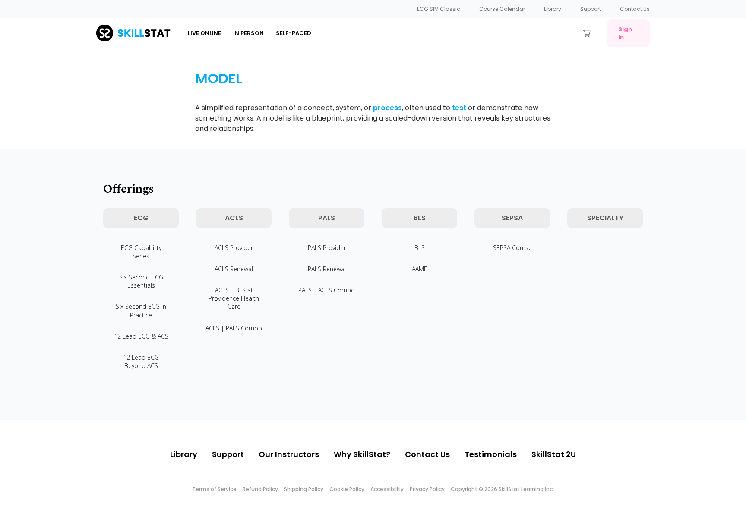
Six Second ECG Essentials (141, 281)
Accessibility (387, 489)
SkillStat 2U (553, 454)
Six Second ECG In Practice (141, 310)
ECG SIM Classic (438, 9)
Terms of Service (214, 489)
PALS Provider (327, 248)
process (387, 108)
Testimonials (491, 454)
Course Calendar (502, 9)
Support (590, 9)
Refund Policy (260, 489)
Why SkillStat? (362, 454)
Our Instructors (289, 454)
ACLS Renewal (234, 269)
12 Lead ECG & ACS (141, 336)
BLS (419, 248)
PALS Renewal (327, 269)
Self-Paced (293, 33)
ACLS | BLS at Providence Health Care (234, 298)
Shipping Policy (303, 489)
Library (552, 9)
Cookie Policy (346, 489)
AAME (419, 269)
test (459, 108)
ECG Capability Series (141, 252)
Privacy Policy (427, 489)
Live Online (204, 33)
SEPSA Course (512, 248)
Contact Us (635, 9)
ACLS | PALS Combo (233, 328)
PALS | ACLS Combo (326, 290)
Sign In (625, 33)
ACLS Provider (234, 248)
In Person (248, 33)
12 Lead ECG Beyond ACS (141, 361)
